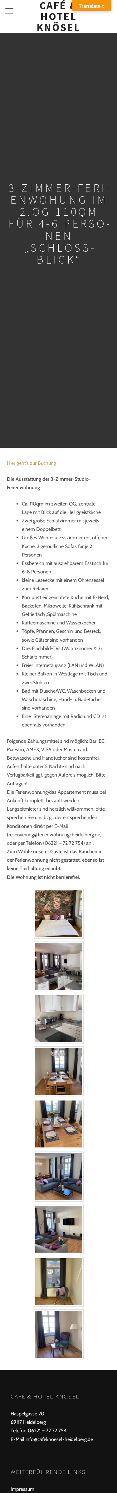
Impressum (22, 1489)
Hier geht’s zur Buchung (31, 463)
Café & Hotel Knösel (58, 16)
